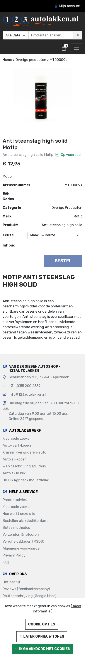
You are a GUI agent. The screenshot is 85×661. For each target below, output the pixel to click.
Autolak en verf (25, 430)
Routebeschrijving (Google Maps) (29, 596)
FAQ (6, 562)
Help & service (23, 492)
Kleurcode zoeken (17, 438)
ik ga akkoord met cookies (44, 649)
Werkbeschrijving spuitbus (24, 466)
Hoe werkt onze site (19, 514)
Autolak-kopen (15, 459)
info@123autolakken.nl (27, 394)
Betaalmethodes (16, 528)
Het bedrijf (11, 582)
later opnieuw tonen (43, 636)
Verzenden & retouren (21, 534)
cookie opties (41, 624)
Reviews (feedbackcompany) (26, 589)
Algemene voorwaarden (22, 548)
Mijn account (70, 6)
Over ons (18, 574)
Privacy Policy (14, 555)
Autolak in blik (14, 473)
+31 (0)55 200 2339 (25, 386)
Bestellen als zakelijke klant (25, 521)
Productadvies (15, 500)
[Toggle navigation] (76, 47)
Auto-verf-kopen (17, 445)
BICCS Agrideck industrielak (26, 480)
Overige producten (30, 60)
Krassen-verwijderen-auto (24, 452)
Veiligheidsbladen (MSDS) (23, 541)
